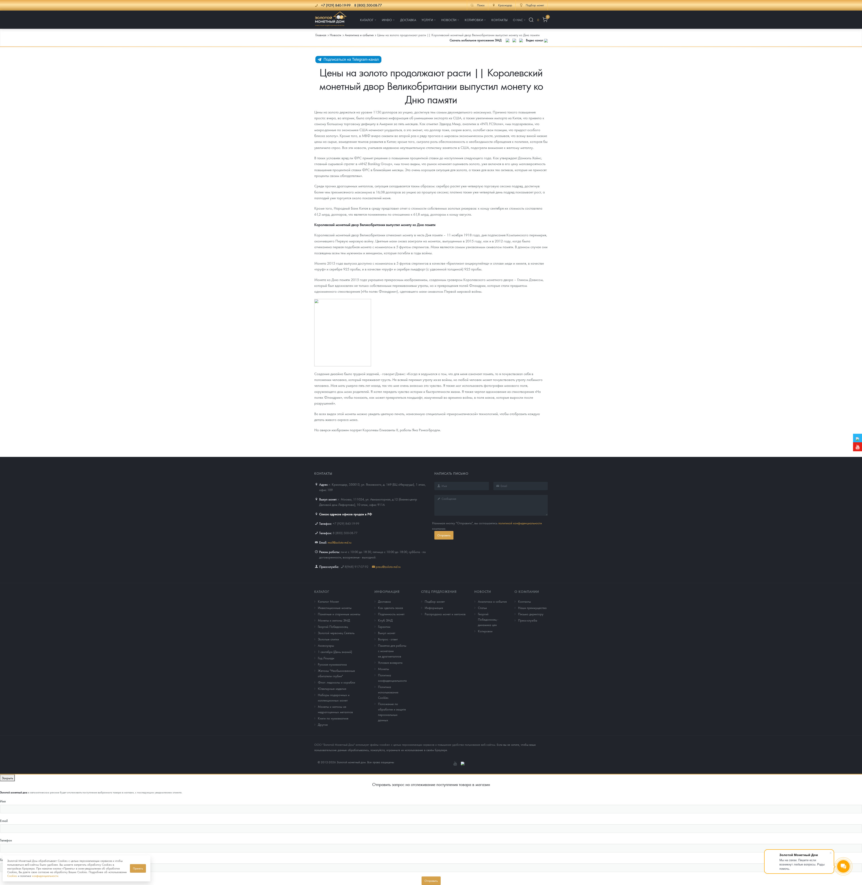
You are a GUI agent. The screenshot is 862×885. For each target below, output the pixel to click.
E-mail (4, 821)
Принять (138, 868)
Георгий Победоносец (333, 626)
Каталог (321, 591)
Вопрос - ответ (388, 639)
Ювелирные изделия (332, 688)
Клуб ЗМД (385, 620)
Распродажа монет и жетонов (445, 614)
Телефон (6, 840)
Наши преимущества (532, 608)
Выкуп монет (386, 633)
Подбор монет (435, 601)
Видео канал (535, 40)
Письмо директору (530, 614)
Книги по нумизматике (333, 718)
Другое (323, 724)
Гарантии (384, 626)
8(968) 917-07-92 (356, 566)
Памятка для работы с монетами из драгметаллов (392, 650)
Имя (3, 801)
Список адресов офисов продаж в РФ (345, 514)
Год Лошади (326, 658)
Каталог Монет (328, 601)
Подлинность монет (391, 614)
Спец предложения (439, 591)
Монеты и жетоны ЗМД (334, 620)
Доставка (384, 601)
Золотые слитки (328, 639)
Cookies (12, 876)
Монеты (383, 669)
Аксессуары (326, 645)
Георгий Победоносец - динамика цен (488, 619)
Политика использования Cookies (388, 692)
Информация (387, 591)
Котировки (485, 631)
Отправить (444, 535)
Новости (482, 591)
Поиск (481, 5)
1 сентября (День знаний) (335, 652)
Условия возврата (390, 662)
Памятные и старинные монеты (339, 614)
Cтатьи (482, 608)
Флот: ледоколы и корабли (336, 682)
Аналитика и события (492, 601)
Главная (320, 35)
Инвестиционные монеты (335, 608)
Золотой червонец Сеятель (336, 633)
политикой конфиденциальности (520, 523)
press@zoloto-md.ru (388, 566)
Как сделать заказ (390, 608)
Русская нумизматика (332, 664)
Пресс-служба (527, 620)
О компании (527, 591)
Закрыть (7, 778)
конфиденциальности (45, 876)
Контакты (524, 601)
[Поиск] (531, 20)
